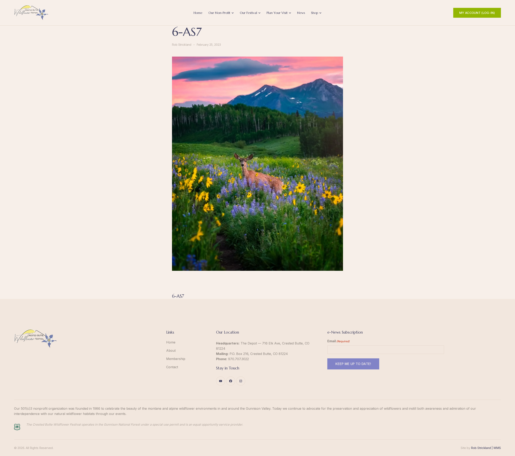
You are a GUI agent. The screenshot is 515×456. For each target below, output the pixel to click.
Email (338, 341)
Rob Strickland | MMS (486, 448)
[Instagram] (240, 381)
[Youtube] (220, 381)
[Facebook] (230, 381)
